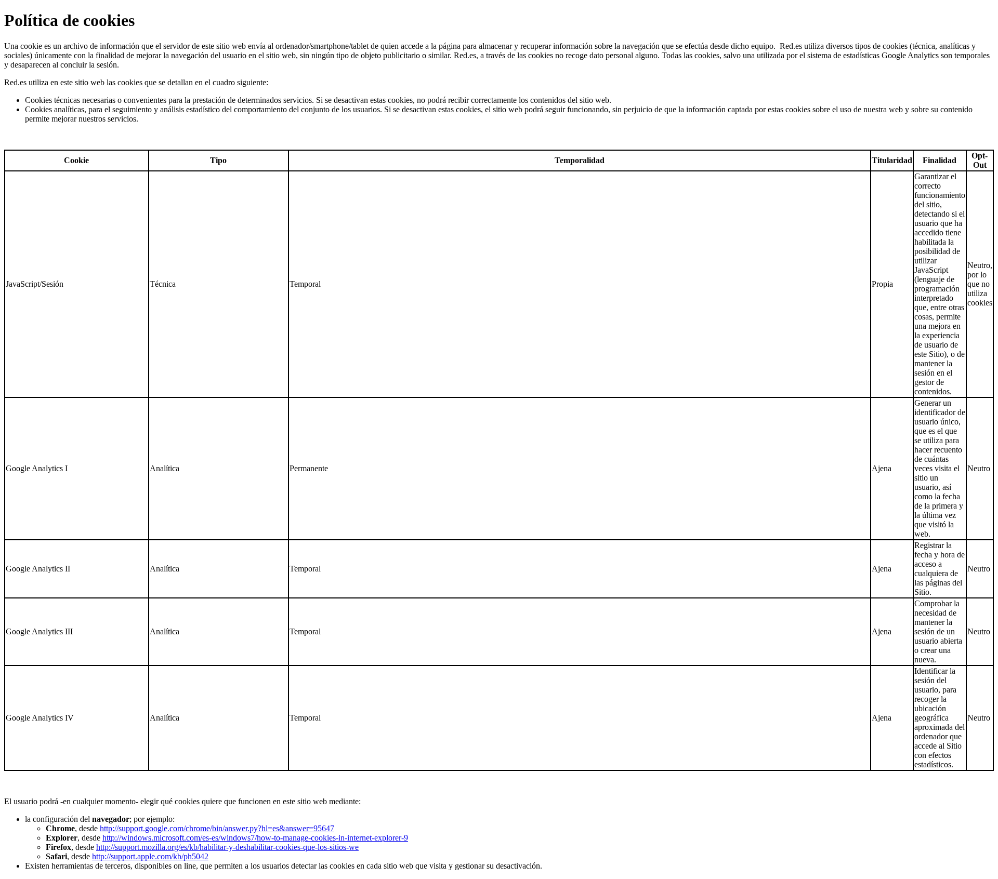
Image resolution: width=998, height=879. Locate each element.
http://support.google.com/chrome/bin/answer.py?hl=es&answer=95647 (217, 828)
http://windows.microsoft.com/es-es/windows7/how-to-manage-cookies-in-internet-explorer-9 (255, 837)
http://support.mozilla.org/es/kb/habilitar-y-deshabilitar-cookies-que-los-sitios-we (227, 847)
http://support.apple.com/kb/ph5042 (150, 856)
